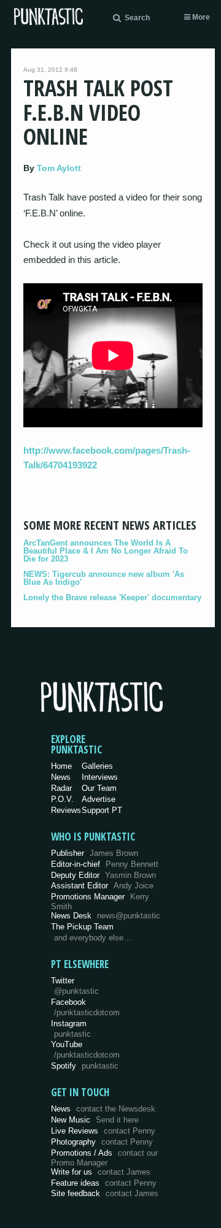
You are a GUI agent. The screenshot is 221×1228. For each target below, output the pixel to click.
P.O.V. (62, 799)
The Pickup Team (82, 926)
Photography (102, 1141)
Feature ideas (104, 1183)
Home (61, 766)
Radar (61, 788)
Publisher (94, 853)
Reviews (66, 810)
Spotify (84, 1065)
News (61, 777)
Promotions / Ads (104, 1157)
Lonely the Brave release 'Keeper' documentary (112, 597)
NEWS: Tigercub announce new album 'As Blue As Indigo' (103, 578)
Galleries (97, 766)
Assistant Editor (102, 885)
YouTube (85, 1049)
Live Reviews (103, 1130)
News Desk (105, 915)
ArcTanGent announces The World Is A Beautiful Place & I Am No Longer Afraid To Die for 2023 (105, 550)
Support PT (102, 810)
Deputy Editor (103, 875)
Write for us (100, 1172)
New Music (95, 1119)
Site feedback (104, 1193)
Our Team (99, 788)
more (200, 17)
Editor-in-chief (104, 864)
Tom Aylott (59, 168)
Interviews (100, 777)
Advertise (98, 799)
